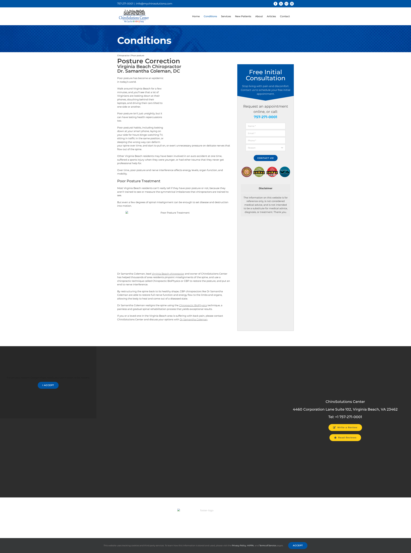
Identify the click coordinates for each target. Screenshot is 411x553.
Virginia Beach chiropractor (168, 273)
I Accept (48, 385)
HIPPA (250, 545)
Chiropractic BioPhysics (193, 305)
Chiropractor (123, 55)
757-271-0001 (125, 3)
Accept (298, 545)
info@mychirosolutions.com (154, 3)
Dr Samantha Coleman (193, 319)
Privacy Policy (239, 545)
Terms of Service (267, 545)
